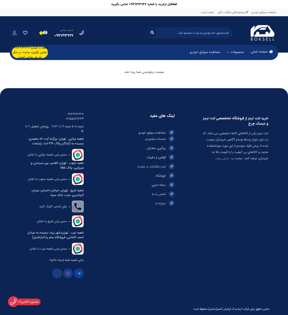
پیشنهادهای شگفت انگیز (231, 12)
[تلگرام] (79, 273)
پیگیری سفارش (156, 148)
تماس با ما (159, 194)
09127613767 (75, 114)
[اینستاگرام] (68, 273)
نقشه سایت (207, 12)
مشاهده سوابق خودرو (264, 12)
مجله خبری (159, 184)
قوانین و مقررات (156, 157)
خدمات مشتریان (155, 138)
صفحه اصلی (259, 51)
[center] (152, 32)
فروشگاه (161, 175)
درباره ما (160, 203)
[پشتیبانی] (57, 273)
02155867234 (75, 118)
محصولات (237, 52)
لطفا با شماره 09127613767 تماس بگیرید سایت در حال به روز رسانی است (30, 52)
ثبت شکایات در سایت (151, 166)
